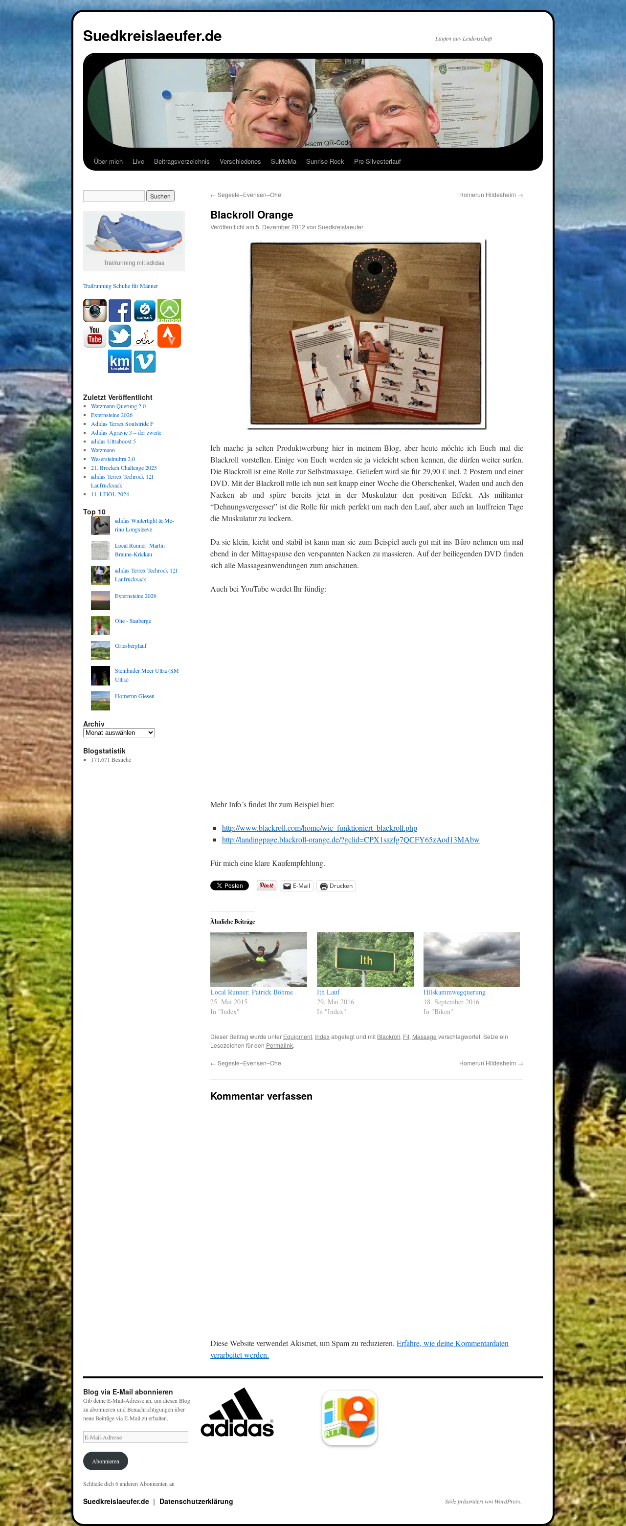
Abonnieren (105, 1461)
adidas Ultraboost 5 (113, 441)
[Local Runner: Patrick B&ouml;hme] (258, 959)
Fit (406, 1036)
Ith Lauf (328, 991)
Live (138, 161)
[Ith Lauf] (365, 959)
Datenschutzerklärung (196, 1501)
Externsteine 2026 (112, 415)
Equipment (297, 1036)
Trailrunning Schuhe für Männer (120, 285)
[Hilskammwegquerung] (472, 959)
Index (322, 1036)
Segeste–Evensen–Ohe (245, 194)
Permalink (279, 1045)
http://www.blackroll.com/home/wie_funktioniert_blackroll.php (319, 827)
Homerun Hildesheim (491, 194)
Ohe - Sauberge (133, 620)
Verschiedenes (240, 161)
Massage (424, 1036)
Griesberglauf (131, 645)
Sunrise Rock (325, 161)
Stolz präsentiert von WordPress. (483, 1501)
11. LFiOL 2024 (110, 494)
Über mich (108, 161)
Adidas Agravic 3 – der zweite (126, 432)
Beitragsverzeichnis (182, 161)
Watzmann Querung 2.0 (118, 406)
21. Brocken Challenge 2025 (124, 467)
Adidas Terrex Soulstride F (122, 423)
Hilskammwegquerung (455, 991)
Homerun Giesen (135, 696)
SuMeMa (283, 161)
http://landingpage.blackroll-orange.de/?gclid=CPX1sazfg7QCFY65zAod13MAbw (351, 839)
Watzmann (103, 450)
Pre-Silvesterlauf (377, 161)
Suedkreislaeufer (340, 226)
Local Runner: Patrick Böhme (251, 991)
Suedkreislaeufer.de (152, 34)
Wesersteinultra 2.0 (113, 459)
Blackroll (388, 1036)
